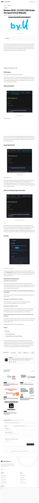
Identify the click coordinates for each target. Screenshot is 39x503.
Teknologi (6, 7)
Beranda (5, 5)
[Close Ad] (0, 488)
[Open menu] (36, 1)
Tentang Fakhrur (3, 475)
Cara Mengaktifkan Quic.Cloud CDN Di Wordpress (14, 324)
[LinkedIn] (9, 362)
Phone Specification (4, 482)
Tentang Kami (3, 477)
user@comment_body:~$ (9, 432)
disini (20, 311)
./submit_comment (30, 444)
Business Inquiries (3, 479)
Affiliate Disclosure (23, 479)
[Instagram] (13, 362)
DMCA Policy (22, 477)
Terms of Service (22, 475)
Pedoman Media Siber (23, 482)
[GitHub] (15, 362)
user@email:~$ (7, 428)
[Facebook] (11, 362)
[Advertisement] (19, 59)
